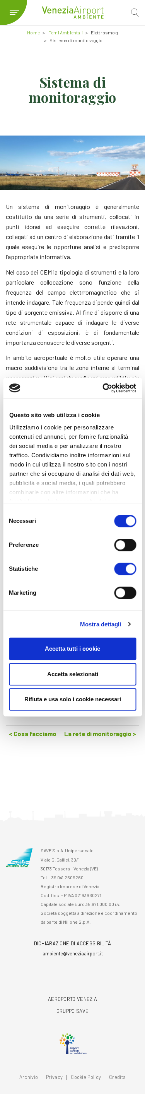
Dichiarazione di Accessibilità (72, 943)
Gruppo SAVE (72, 1011)
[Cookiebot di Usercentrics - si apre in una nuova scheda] (103, 388)
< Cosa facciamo (32, 733)
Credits (117, 1077)
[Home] (73, 12)
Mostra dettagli (100, 624)
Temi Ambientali (66, 32)
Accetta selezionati (72, 674)
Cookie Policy (86, 1077)
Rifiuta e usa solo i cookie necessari (72, 699)
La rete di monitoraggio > (100, 733)
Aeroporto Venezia (72, 999)
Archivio (28, 1077)
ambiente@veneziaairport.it (73, 953)
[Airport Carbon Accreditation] (72, 1044)
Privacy (54, 1077)
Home (33, 32)
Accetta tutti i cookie (72, 648)
